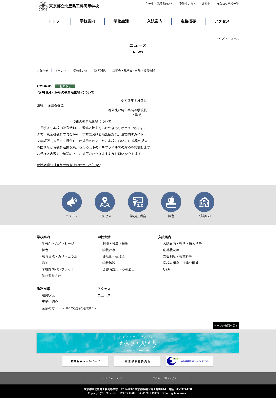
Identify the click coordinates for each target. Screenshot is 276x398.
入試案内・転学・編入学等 (182, 243)
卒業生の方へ (187, 3)
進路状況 (48, 295)
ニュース (233, 38)
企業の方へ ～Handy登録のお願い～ (69, 308)
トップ (54, 21)
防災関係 (100, 70)
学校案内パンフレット (58, 269)
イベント (60, 70)
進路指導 (188, 21)
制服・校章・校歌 (115, 243)
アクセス (222, 21)
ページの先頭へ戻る (226, 325)
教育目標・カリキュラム (59, 256)
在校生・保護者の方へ (159, 3)
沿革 (45, 263)
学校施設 (108, 263)
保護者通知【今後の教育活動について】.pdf (68, 165)
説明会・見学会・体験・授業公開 (134, 70)
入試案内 (154, 21)
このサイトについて (111, 378)
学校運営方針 (51, 276)
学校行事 (108, 250)
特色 (45, 250)
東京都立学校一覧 (227, 3)
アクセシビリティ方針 (165, 378)
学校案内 (87, 21)
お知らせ (42, 70)
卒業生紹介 (50, 301)
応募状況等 (171, 250)
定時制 (206, 3)
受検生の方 (80, 70)
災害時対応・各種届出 (118, 269)
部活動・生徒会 (113, 256)
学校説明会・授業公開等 (181, 263)
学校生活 (121, 21)
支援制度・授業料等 (177, 256)
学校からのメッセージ (58, 243)
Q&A (166, 269)
